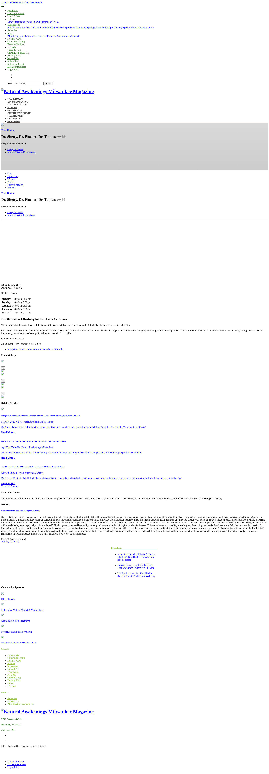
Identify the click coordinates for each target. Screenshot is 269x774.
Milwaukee (13, 61)
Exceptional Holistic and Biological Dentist (20, 511)
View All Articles (9, 486)
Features (11, 44)
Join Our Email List (37, 36)
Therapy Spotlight (123, 27)
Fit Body (11, 47)
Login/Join (12, 69)
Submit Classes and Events (46, 22)
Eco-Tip (25, 52)
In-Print (11, 663)
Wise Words (13, 672)
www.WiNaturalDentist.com (21, 152)
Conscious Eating (16, 658)
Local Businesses (15, 13)
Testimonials (20, 36)
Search (10, 83)
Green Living (14, 52)
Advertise (12, 30)
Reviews (11, 187)
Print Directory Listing (143, 27)
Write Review (8, 130)
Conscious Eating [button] (16, 41)
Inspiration (12, 666)
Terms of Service (38, 746)
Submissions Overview (18, 27)
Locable (24, 746)
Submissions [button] (13, 24)
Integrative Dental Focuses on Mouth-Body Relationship (35, 349)
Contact (75, 36)
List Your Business (16, 66)
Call (9, 173)
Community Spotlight (85, 27)
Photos (10, 182)
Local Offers (13, 16)
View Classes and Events (19, 22)
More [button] (10, 33)
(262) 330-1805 (15, 149)
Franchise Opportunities (59, 36)
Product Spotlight (104, 27)
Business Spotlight (65, 27)
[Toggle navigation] (2, 6)
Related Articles (15, 184)
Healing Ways (14, 38)
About (10, 36)
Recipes (20, 44)
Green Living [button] (14, 50)
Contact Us (13, 701)
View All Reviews (10, 542)
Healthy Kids (14, 55)
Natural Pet (13, 58)
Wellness (11, 686)
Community (13, 655)
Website (11, 179)
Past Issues (12, 10)
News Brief (36, 27)
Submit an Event (15, 64)
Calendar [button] (11, 19)
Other (10, 683)
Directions (12, 176)
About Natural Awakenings (20, 704)
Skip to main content (11, 2)
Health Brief (49, 27)
